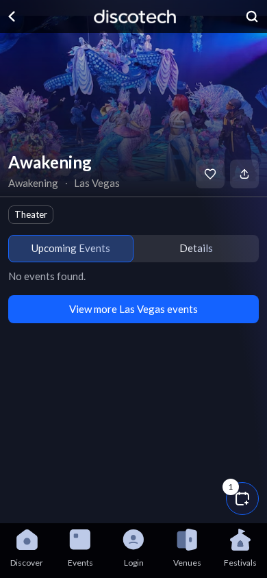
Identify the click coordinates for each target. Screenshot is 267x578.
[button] (242, 498)
